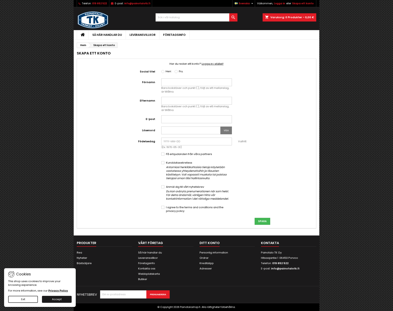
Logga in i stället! (213, 64)
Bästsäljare (84, 263)
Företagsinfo (174, 35)
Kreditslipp (207, 263)
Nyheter (82, 258)
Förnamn (148, 82)
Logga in (279, 3)
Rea (79, 252)
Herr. (168, 71)
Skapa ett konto (303, 3)
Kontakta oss (146, 268)
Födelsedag (146, 141)
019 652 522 (99, 3)
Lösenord (148, 130)
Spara (262, 221)
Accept (57, 299)
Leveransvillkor (143, 35)
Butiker (142, 279)
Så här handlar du (107, 35)
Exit (23, 299)
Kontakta (270, 243)
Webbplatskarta (149, 274)
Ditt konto (210, 243)
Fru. (180, 71)
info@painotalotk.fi (137, 3)
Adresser (206, 268)
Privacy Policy (58, 291)
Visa (226, 130)
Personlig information (214, 252)
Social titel (147, 72)
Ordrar (204, 258)
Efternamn (147, 101)
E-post (150, 119)
